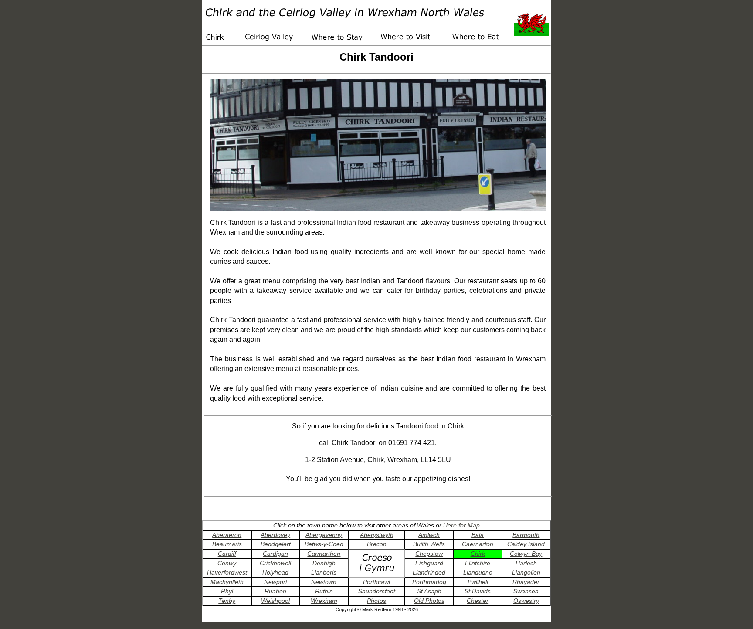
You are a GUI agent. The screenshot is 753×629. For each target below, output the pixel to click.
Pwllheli (478, 581)
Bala (477, 534)
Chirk (478, 553)
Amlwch (429, 534)
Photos (376, 600)
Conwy (226, 563)
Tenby (226, 600)
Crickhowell (275, 563)
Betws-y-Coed (324, 544)
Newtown (323, 581)
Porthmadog (429, 581)
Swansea (526, 591)
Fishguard (429, 563)
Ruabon (275, 591)
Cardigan (275, 553)
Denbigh (324, 563)
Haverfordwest (227, 572)
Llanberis (323, 572)
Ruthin (324, 591)
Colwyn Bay (526, 553)
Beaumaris (227, 544)
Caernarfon (477, 544)
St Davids (478, 591)
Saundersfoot (376, 591)
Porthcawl (376, 581)
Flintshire (477, 563)
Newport (275, 581)
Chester (477, 600)
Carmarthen (323, 553)
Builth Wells (429, 544)
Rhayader (525, 581)
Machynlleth (227, 581)
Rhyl (227, 591)
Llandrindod (429, 572)
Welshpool (275, 600)
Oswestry (526, 600)
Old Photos (429, 600)
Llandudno (477, 572)
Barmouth (525, 534)
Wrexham (324, 600)
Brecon (377, 544)
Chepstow (429, 553)
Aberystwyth (376, 534)
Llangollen (526, 572)
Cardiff (227, 553)
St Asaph (429, 591)
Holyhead (275, 572)
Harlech (526, 563)
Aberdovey (275, 534)
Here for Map (461, 525)
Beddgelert (276, 544)
